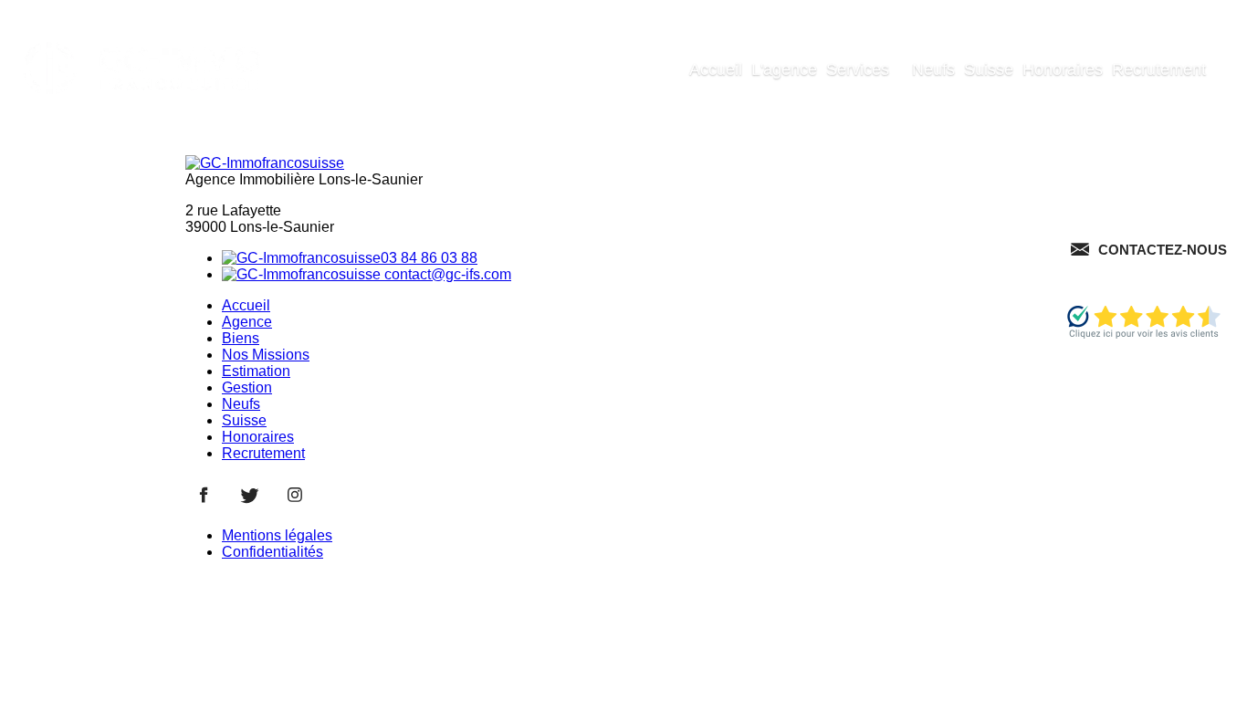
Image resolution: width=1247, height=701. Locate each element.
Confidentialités (272, 552)
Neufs (933, 69)
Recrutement (1159, 69)
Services (857, 69)
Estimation (256, 371)
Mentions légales (277, 535)
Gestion (247, 387)
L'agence (784, 69)
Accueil (715, 69)
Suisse (988, 69)
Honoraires (1062, 69)
